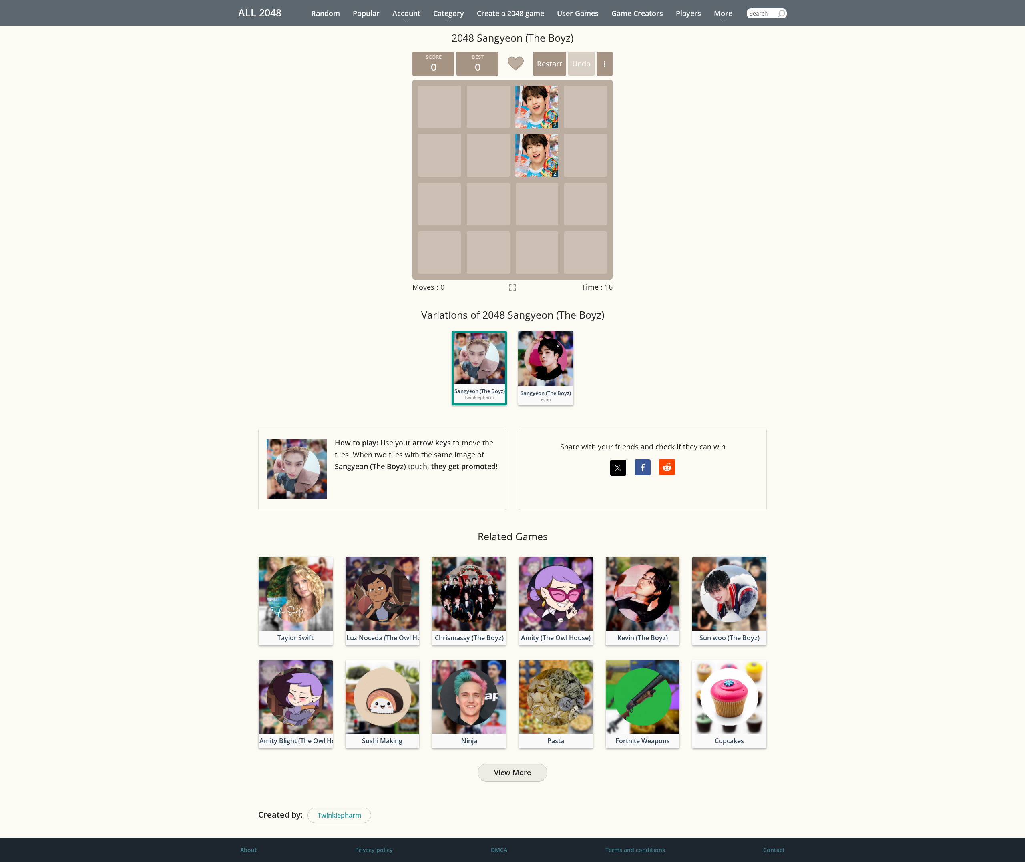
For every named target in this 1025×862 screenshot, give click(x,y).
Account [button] (406, 13)
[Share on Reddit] (667, 467)
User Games (578, 13)
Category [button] (448, 13)
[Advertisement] (330, 172)
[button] (605, 64)
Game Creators (637, 13)
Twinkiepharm (339, 815)
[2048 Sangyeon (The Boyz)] (479, 358)
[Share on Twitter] (618, 468)
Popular (366, 13)
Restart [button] (549, 63)
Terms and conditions (635, 850)
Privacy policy (374, 850)
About (248, 850)
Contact (774, 850)
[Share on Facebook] (643, 467)
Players (688, 13)
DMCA (499, 850)
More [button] (723, 13)
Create (510, 13)
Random (325, 13)
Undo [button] (581, 63)
